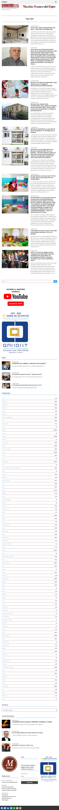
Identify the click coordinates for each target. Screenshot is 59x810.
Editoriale (4, 477)
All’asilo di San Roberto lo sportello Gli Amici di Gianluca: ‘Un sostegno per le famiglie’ (43, 130)
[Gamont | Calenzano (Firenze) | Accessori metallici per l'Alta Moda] (16, 332)
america (3, 411)
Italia (3, 515)
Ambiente (4, 408)
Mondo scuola (5, 537)
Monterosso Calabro (6, 544)
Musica (3, 547)
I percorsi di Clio (5, 509)
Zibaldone (4, 695)
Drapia (3, 471)
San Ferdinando (5, 616)
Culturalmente (5, 461)
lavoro (3, 521)
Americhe (4, 414)
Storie (3, 657)
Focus (3, 496)
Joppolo (3, 518)
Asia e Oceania (5, 423)
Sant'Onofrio (5, 626)
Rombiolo (4, 594)
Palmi (3, 553)
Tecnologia (4, 664)
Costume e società (6, 449)
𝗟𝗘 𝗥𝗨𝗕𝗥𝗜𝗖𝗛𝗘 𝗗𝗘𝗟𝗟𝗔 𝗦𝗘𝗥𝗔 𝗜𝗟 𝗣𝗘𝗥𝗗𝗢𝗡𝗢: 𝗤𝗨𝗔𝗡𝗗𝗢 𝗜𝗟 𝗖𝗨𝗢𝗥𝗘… (32, 722)
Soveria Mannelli (5, 645)
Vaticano (4, 680)
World (3, 692)
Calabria (4, 430)
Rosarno (4, 597)
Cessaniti (4, 439)
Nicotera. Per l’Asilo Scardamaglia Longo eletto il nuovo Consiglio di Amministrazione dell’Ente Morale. (44, 84)
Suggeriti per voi (5, 661)
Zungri (3, 699)
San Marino (4, 623)
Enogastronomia (5, 480)
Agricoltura (4, 401)
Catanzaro (4, 436)
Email (22, 776)
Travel (3, 670)
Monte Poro (4, 540)
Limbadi (4, 528)
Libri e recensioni (6, 525)
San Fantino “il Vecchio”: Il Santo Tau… (23, 745)
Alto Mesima (5, 404)
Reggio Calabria (5, 578)
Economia (4, 474)
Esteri (3, 483)
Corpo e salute (5, 442)
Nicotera (4, 550)
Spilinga (3, 648)
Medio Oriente (5, 531)
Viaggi (3, 683)
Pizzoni (3, 569)
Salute (3, 604)
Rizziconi (4, 591)
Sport (3, 651)
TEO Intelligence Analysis (7, 667)
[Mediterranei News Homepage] (9, 763)
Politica (3, 572)
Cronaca (4, 452)
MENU (5, 2)
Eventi (3, 490)
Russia (3, 600)
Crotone (4, 455)
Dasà (3, 464)
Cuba (3, 458)
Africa (3, 398)
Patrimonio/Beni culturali (7, 556)
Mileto (3, 534)
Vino (3, 689)
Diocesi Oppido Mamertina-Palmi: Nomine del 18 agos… (28, 732)
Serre (3, 638)
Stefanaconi (4, 654)
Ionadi (3, 512)
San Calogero (5, 607)
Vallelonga (4, 676)
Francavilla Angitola (6, 499)
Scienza (3, 629)
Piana (3, 559)
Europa (3, 487)
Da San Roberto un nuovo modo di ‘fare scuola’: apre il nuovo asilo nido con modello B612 (43, 177)
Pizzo (3, 566)
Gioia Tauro (4, 506)
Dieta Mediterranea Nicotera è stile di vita (11, 468)
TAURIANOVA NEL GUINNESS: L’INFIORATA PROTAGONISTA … (29, 363)
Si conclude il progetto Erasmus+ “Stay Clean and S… (27, 374)
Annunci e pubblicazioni (7, 417)
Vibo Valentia (5, 686)
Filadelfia (4, 493)
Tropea (3, 673)
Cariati (3, 433)
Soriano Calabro (5, 642)
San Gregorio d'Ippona (7, 619)
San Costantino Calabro (7, 613)
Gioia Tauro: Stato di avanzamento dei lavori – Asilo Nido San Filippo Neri (43, 28)
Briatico (3, 427)
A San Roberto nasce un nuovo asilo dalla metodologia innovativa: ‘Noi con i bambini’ (44, 232)
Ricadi (3, 585)
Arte (3, 420)
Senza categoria (5, 635)
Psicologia (4, 575)
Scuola (3, 632)
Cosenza (4, 446)
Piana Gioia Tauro (6, 563)
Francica (4, 502)
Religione (4, 582)
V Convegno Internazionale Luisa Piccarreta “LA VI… (27, 385)
